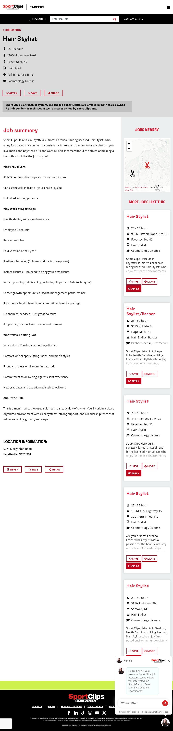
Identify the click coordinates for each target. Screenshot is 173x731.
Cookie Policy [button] (83, 725)
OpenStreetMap (142, 187)
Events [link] (51, 706)
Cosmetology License (21, 81)
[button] (115, 19)
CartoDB (129, 190)
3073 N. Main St (142, 326)
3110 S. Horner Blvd (144, 603)
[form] (85, 19)
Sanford (136, 609)
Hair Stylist (14, 68)
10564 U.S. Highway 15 (146, 511)
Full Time (13, 74)
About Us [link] (37, 706)
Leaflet (128, 187)
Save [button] (135, 281)
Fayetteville (15, 62)
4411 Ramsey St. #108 (146, 418)
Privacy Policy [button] (92, 725)
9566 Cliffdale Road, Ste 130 (150, 234)
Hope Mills (138, 332)
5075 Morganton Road (22, 55)
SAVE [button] (33, 93)
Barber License (141, 343)
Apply (13, 93)
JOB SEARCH (38, 19)
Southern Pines (141, 516)
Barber (153, 337)
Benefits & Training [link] (71, 706)
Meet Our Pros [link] (95, 706)
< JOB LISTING (12, 30)
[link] (69, 713)
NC (25, 62)
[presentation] (168, 7)
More (151, 281)
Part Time (27, 74)
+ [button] (129, 143)
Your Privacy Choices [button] (104, 725)
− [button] (129, 148)
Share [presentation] (54, 93)
